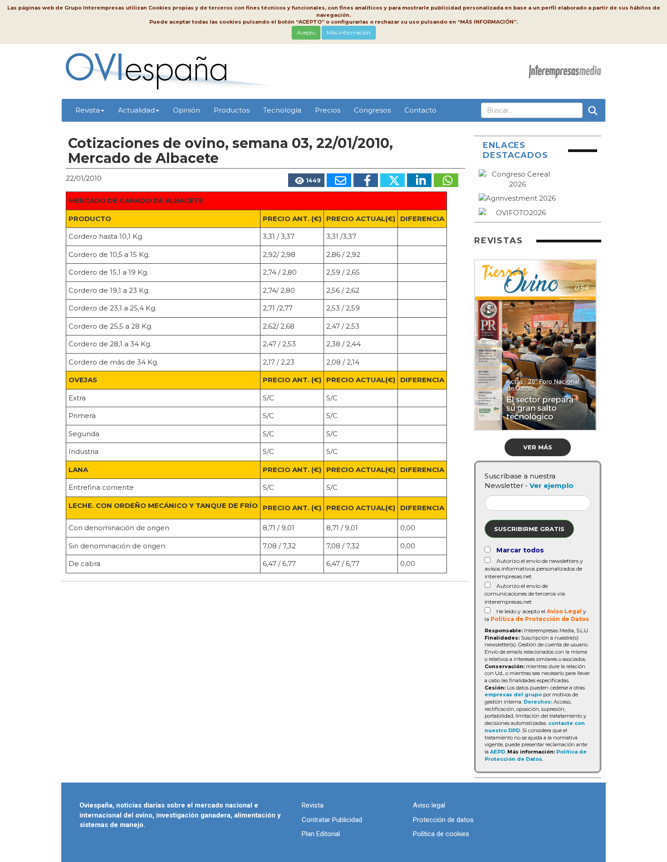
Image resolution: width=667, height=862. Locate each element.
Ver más (537, 447)
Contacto (420, 110)
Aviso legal (429, 805)
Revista (87, 110)
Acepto (306, 32)
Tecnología (282, 110)
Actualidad (136, 110)
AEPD (497, 752)
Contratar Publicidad (332, 820)
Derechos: (538, 702)
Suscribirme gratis (529, 528)
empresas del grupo (513, 694)
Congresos (372, 110)
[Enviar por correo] (339, 180)
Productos (232, 110)
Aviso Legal (564, 611)
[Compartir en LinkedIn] (419, 180)
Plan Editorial (321, 834)
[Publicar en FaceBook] (365, 180)
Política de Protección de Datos (539, 619)
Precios (327, 110)
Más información (349, 32)
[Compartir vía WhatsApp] (446, 180)
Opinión (186, 110)
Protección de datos (443, 820)
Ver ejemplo (552, 485)
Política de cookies (441, 834)
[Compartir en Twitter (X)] (392, 180)
